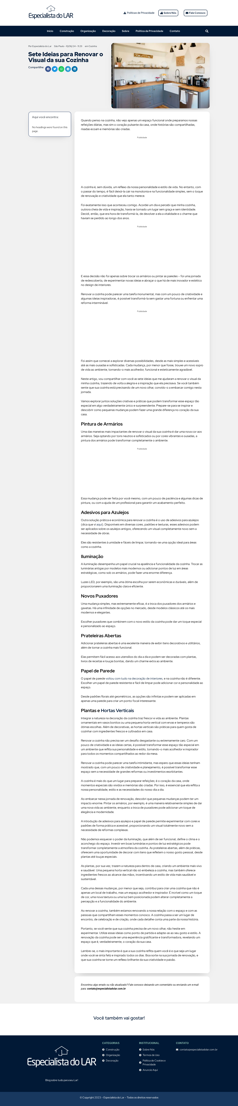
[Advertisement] (142, 161)
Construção (67, 31)
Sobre (125, 31)
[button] (207, 31)
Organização (88, 31)
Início (50, 31)
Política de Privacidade (149, 31)
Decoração (108, 31)
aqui (99, 524)
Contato (175, 31)
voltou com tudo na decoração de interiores (134, 678)
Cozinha (93, 46)
